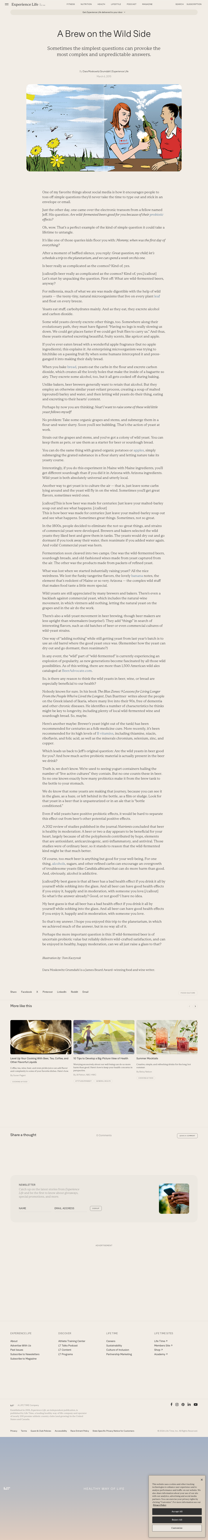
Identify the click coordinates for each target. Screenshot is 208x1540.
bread (71, 367)
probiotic (156, 214)
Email (85, 991)
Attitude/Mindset (83, 1081)
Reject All (177, 1520)
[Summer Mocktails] (166, 1046)
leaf (157, 296)
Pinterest (48, 991)
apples (139, 450)
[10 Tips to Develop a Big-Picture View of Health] (103, 1048)
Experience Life (120, 71)
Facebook (26, 991)
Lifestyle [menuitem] (116, 4)
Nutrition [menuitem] (86, 4)
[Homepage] (28, 4)
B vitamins (105, 733)
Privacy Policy (159, 1505)
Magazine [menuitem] (147, 4)
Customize (177, 1528)
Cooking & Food (19, 1081)
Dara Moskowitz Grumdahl (97, 71)
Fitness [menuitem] (71, 4)
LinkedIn (61, 991)
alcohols (58, 864)
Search (180, 4)
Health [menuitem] (101, 4)
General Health (103, 1081)
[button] (7, 4)
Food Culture (188, 993)
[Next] (195, 1006)
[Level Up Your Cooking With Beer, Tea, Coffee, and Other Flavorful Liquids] (40, 1048)
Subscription (194, 4)
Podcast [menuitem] (131, 4)
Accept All (177, 1511)
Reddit (74, 991)
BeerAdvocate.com (77, 671)
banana (137, 576)
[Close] (201, 1479)
